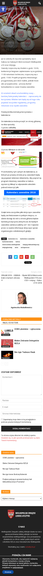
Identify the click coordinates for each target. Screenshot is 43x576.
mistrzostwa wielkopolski (11, 244)
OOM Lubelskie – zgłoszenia (27, 329)
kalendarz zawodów (27, 239)
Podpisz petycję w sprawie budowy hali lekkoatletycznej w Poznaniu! (17, 480)
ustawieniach (18, 567)
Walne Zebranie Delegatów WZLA (15, 463)
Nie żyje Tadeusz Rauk (24, 352)
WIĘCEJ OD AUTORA (10, 323)
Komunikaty (19, 38)
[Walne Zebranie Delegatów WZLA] (7, 343)
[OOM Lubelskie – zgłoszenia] (7, 332)
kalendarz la (13, 239)
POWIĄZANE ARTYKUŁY (12, 319)
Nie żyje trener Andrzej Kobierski (15, 474)
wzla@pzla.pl (30, 547)
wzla (16, 247)
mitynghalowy (7, 247)
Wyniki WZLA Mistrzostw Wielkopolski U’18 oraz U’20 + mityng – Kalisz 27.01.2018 (32, 279)
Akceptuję (8, 572)
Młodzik (11, 38)
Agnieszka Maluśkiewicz (14, 54)
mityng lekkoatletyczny (31, 244)
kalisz (18, 242)
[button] (3, 9)
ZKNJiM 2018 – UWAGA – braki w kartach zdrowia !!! (11, 278)
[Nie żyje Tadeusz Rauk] (7, 355)
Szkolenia (4, 38)
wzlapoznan (25, 247)
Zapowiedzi (28, 38)
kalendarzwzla (7, 242)
